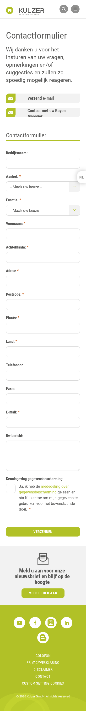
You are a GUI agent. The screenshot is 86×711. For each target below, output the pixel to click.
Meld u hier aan (43, 593)
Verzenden (43, 532)
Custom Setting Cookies (43, 683)
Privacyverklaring (43, 663)
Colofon (43, 656)
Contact (42, 676)
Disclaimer (43, 669)
